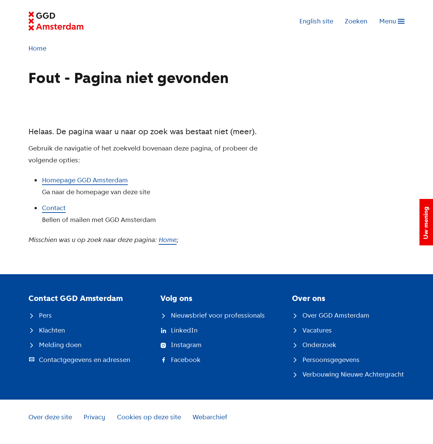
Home (168, 240)
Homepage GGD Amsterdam (85, 180)
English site (316, 21)
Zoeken (356, 21)
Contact (54, 208)
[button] (426, 222)
